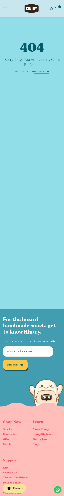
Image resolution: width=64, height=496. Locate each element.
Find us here (40, 439)
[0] (57, 9)
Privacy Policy (12, 482)
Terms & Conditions (15, 477)
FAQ (5, 467)
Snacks (7, 429)
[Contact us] (58, 490)
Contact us (10, 472)
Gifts (6, 439)
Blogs (36, 444)
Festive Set (10, 434)
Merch (7, 444)
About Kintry (41, 429)
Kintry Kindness (43, 434)
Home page (41, 71)
